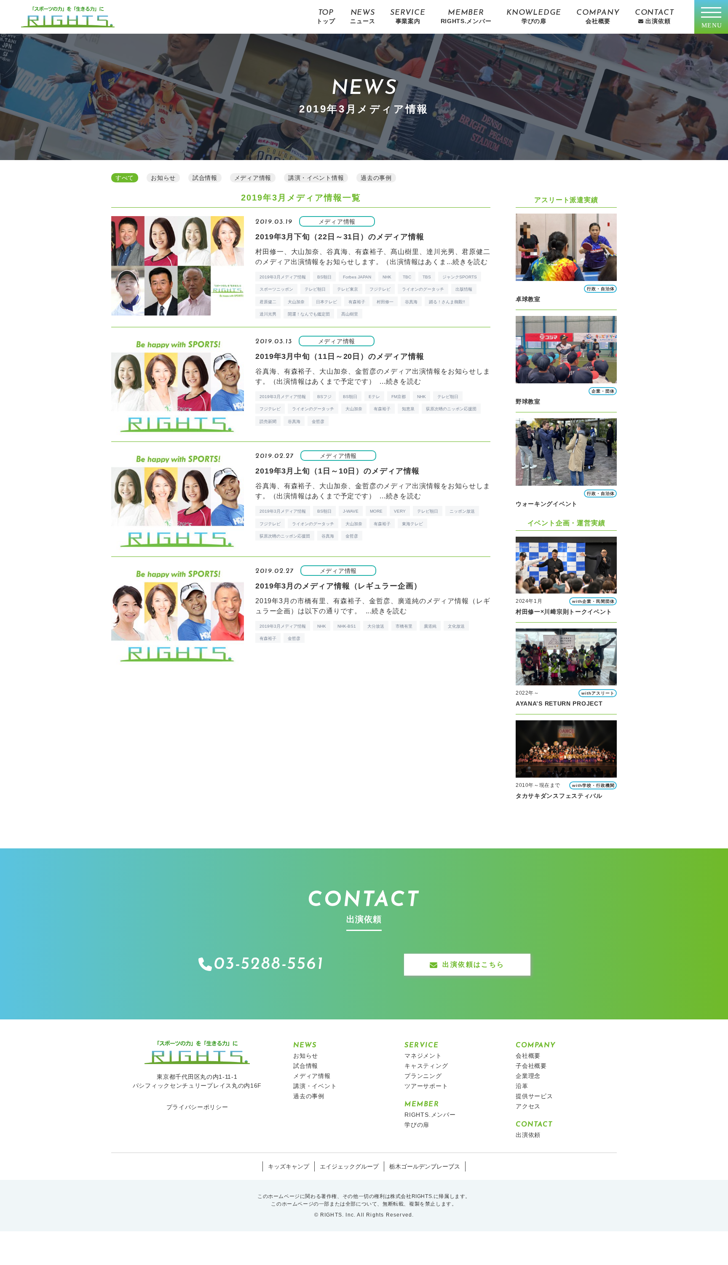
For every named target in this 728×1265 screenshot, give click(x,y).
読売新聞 (268, 421)
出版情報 (463, 289)
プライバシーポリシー (197, 1107)
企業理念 (528, 1075)
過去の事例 (308, 1096)
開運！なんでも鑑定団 (309, 314)
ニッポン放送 (462, 511)
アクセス (528, 1106)
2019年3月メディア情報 (283, 277)
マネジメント (423, 1055)
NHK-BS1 (346, 626)
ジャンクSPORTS (459, 277)
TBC (407, 277)
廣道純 (430, 626)
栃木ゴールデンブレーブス (424, 1166)
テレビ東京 (347, 289)
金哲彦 (318, 421)
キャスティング (426, 1065)
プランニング (423, 1075)
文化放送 (456, 626)
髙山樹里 (349, 314)
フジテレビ (380, 289)
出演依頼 (528, 1134)
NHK (387, 277)
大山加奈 (296, 302)
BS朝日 (324, 277)
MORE (376, 511)
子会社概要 (531, 1065)
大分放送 (375, 626)
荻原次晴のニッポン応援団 (451, 409)
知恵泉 (408, 409)
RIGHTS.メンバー (430, 1114)
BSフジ (324, 396)
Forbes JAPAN (357, 277)
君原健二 (268, 302)
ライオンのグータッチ (423, 289)
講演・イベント (315, 1086)
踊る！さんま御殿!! (447, 302)
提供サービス (534, 1096)
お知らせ (305, 1055)
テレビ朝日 (315, 289)
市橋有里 (404, 626)
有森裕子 (356, 302)
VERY (400, 511)
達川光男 (268, 314)
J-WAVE (351, 511)
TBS (427, 277)
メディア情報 (312, 1075)
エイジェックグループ (349, 1166)
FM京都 (398, 396)
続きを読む (470, 261)
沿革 (522, 1086)
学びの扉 (416, 1124)
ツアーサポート (426, 1086)
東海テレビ (412, 524)
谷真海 (411, 302)
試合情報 (305, 1065)
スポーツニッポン (276, 289)
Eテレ (374, 396)
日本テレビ (326, 302)
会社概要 (528, 1055)
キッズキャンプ (288, 1166)
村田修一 (385, 302)
